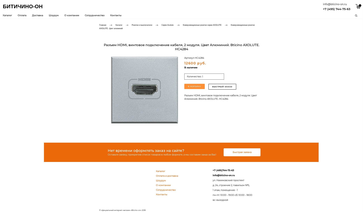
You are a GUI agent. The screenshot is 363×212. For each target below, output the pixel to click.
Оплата (22, 15)
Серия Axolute (168, 25)
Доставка (37, 15)
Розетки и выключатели (142, 25)
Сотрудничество (95, 15)
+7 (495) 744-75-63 (336, 9)
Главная (102, 25)
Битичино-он (23, 6)
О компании (71, 15)
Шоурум (54, 15)
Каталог (7, 15)
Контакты (116, 15)
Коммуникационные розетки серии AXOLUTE (202, 25)
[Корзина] (357, 6)
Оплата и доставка (167, 176)
